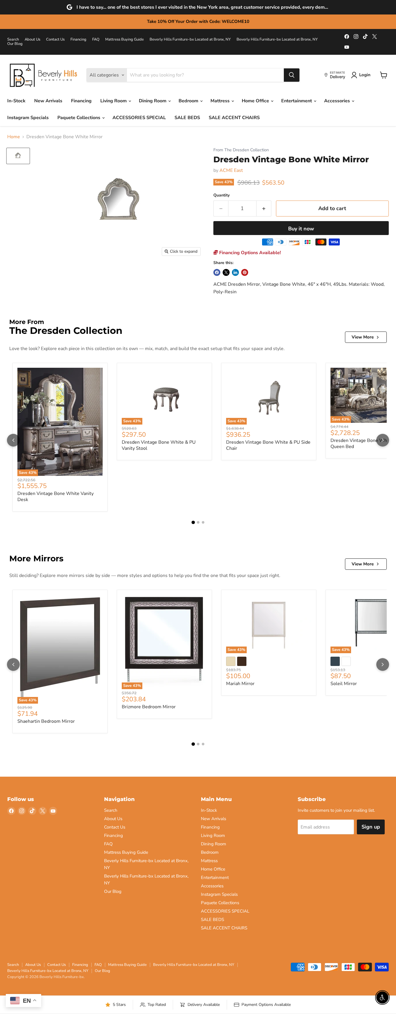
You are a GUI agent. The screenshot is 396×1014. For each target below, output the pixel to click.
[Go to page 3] (203, 522)
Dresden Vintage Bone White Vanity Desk (55, 496)
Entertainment (297, 101)
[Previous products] (13, 440)
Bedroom (189, 101)
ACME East (231, 170)
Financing (78, 39)
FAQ (95, 39)
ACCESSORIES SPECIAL (139, 117)
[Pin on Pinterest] (244, 272)
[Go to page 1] (193, 522)
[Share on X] (226, 272)
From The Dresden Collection (241, 150)
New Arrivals (48, 101)
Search (13, 39)
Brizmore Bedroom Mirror (149, 707)
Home (13, 136)
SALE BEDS (187, 117)
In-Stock (16, 101)
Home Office (256, 101)
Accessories (337, 101)
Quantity (221, 195)
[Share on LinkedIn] (235, 272)
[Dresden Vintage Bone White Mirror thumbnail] (18, 156)
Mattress (220, 101)
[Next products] (382, 440)
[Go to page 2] (198, 522)
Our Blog (15, 44)
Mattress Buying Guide (124, 39)
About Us (32, 39)
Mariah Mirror (240, 683)
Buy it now (301, 228)
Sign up (371, 826)
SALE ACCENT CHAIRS (234, 117)
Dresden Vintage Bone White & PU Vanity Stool (159, 445)
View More (363, 337)
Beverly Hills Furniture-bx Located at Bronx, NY (190, 39)
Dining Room (153, 101)
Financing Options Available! (249, 253)
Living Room (114, 101)
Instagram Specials (28, 117)
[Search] (291, 75)
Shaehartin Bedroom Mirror (46, 721)
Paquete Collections (79, 117)
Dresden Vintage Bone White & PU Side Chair (268, 445)
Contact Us (55, 39)
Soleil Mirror (343, 683)
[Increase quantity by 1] (264, 208)
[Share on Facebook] (216, 272)
